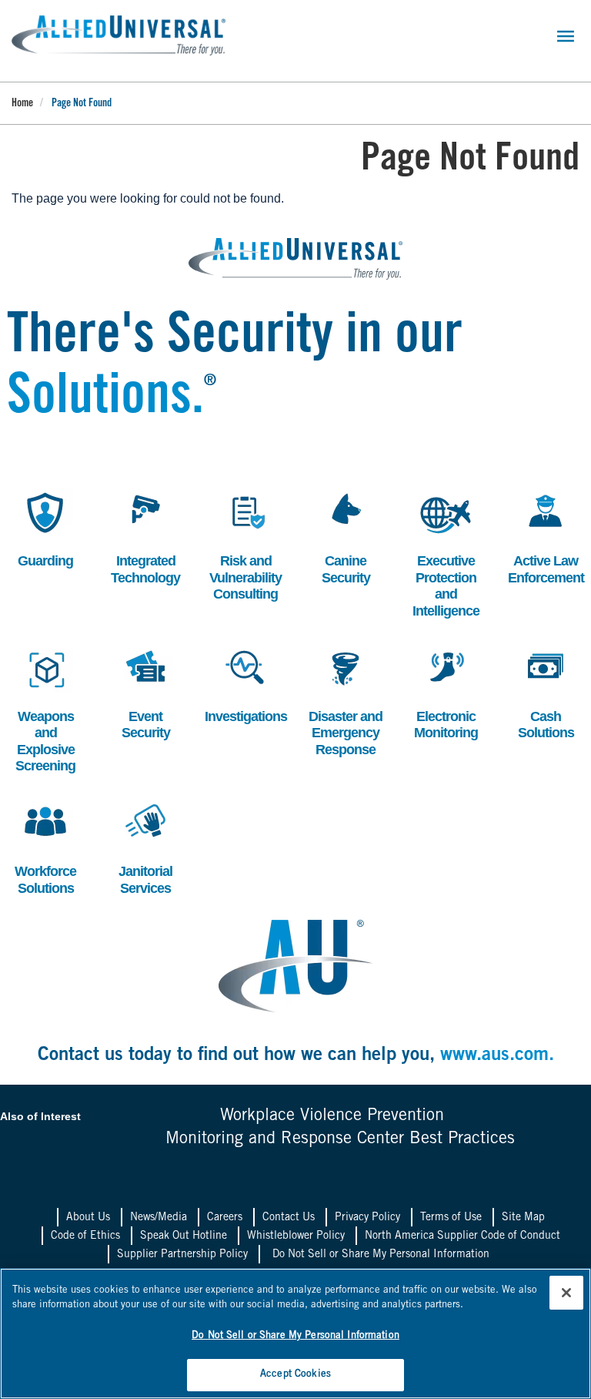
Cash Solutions (543, 692)
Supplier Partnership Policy (182, 1255)
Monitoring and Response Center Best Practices (340, 1139)
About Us (88, 1218)
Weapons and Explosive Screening (43, 708)
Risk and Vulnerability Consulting (245, 545)
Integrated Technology (145, 536)
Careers (224, 1218)
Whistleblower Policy (296, 1236)
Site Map (523, 1218)
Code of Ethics (85, 1236)
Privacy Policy (367, 1218)
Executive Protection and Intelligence (445, 553)
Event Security (141, 692)
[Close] (566, 1293)
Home (22, 104)
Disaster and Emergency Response (345, 700)
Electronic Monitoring (445, 692)
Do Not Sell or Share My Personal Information (380, 1255)
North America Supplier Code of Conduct (462, 1236)
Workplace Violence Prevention (332, 1116)
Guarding (42, 528)
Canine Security (341, 536)
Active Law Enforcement (546, 536)
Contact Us (288, 1218)
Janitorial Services (142, 847)
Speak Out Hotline (183, 1236)
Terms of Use (451, 1218)
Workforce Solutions (44, 847)
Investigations (245, 683)
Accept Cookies (295, 1375)
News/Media (158, 1218)
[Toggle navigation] (565, 36)
